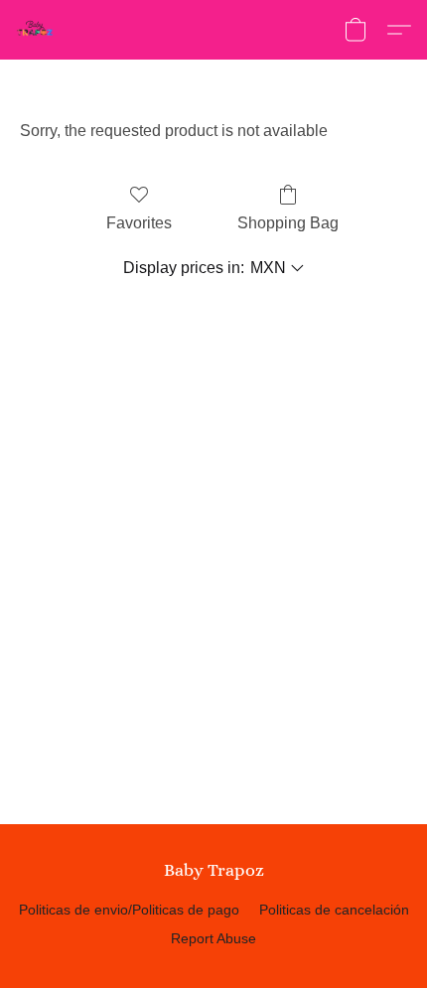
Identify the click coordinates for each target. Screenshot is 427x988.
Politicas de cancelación (334, 909)
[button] (36, 30)
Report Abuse (213, 938)
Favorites (139, 222)
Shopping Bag (288, 222)
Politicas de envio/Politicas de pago (129, 909)
